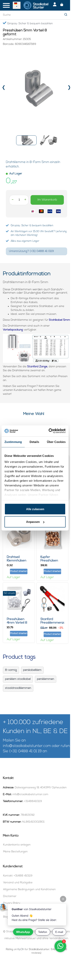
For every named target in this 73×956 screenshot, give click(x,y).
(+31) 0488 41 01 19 (25, 751)
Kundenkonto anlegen (17, 844)
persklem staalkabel (18, 679)
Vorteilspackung (13, 329)
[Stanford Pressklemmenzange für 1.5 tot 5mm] (52, 598)
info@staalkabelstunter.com (27, 746)
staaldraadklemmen (18, 688)
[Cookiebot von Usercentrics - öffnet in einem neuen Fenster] (49, 431)
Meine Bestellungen (15, 851)
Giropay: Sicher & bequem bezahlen (29, 23)
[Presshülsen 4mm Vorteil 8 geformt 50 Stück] (19, 598)
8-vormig (11, 670)
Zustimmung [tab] (13, 441)
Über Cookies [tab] (56, 441)
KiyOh (21, 949)
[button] (26, 140)
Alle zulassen (35, 509)
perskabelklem (32, 670)
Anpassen (33, 521)
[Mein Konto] (54, 5)
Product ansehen (18, 571)
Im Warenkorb (47, 199)
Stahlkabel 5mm (59, 320)
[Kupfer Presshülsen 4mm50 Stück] (52, 536)
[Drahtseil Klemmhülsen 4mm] (19, 536)
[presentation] (3, 88)
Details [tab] (34, 441)
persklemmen (45, 679)
